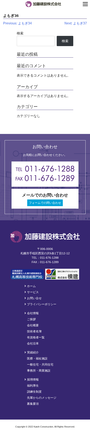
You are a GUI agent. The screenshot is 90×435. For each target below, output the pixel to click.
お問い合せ (34, 298)
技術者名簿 (34, 331)
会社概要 (33, 325)
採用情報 (33, 379)
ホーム (31, 286)
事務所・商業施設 (38, 370)
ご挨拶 (31, 319)
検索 (20, 33)
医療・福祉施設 (37, 358)
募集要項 (33, 403)
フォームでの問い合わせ (45, 202)
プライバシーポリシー (41, 304)
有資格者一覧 (36, 337)
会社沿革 (33, 343)
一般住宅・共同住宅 (40, 364)
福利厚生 (33, 385)
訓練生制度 (34, 391)
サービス (33, 292)
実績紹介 (33, 352)
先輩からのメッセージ (41, 397)
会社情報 (33, 313)
